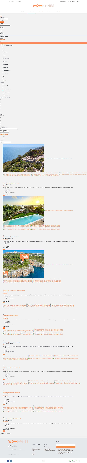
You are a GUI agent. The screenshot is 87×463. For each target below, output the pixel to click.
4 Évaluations (5, 395)
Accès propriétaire (62, 1)
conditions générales (69, 450)
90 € (5, 326)
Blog (65, 11)
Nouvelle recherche (3, 44)
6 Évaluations (5, 186)
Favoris (78, 1)
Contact (58, 11)
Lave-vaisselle (5, 64)
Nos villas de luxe (6, 85)
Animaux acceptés (6, 58)
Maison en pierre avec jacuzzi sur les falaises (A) (12, 418)
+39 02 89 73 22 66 (20, 448)
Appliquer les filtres (3, 134)
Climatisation (5, 52)
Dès (3, 193)
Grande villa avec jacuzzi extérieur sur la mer (11, 183)
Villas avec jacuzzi (6, 92)
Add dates (2, 21)
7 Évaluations (5, 370)
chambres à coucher (4, 36)
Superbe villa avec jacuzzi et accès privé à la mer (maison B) (14, 290)
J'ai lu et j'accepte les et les (65, 450)
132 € (5, 247)
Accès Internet (5, 73)
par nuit (7, 193)
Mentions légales (47, 449)
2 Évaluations (5, 421)
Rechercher (2, 15)
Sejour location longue (36, 449)
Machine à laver (6, 67)
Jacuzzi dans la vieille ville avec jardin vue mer (11, 367)
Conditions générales (48, 446)
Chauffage (4, 61)
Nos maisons (31, 11)
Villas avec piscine (6, 95)
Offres (40, 11)
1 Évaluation (5, 293)
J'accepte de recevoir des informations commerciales (65, 453)
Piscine (4, 48)
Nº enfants (2, 33)
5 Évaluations (5, 318)
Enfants (1, 29)
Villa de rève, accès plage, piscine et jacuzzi (11, 236)
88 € (5, 429)
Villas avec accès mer (7, 88)
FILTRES (1, 16)
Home (22, 11)
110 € (5, 301)
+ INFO (4, 195)
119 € (5, 377)
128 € (5, 193)
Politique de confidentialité (49, 450)
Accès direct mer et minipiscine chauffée (10, 315)
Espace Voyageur (71, 1)
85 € (5, 352)
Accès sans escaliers (6, 70)
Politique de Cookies (48, 448)
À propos (49, 11)
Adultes (1, 26)
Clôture (4, 76)
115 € (5, 403)
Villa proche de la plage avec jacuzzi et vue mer (11, 392)
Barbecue (4, 79)
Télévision (4, 55)
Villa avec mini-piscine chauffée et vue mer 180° (12, 342)
